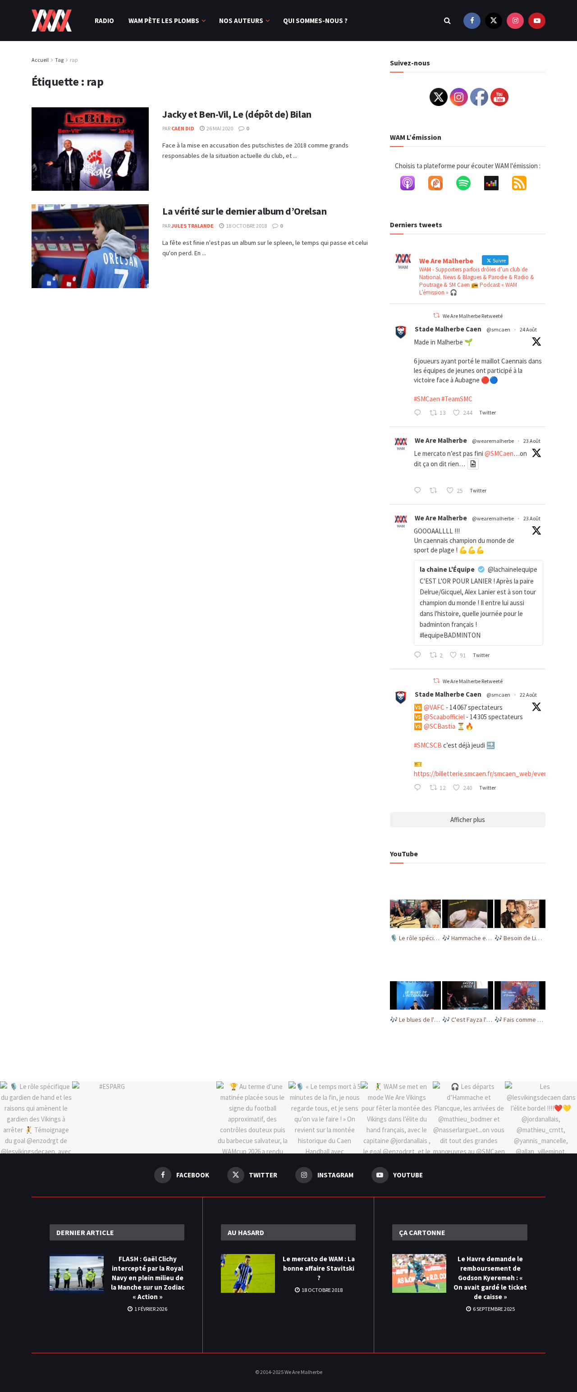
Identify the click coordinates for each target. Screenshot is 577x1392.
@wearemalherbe (493, 440)
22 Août (528, 694)
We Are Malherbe (441, 440)
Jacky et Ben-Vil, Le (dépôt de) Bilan (236, 114)
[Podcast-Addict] (440, 185)
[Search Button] (447, 20)
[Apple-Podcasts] (412, 185)
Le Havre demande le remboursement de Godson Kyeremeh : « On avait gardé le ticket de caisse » (490, 1277)
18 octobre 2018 (246, 225)
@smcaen (498, 329)
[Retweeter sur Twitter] (436, 315)
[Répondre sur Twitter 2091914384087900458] (419, 413)
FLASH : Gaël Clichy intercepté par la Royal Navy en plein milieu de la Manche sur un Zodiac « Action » (147, 1277)
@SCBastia (439, 726)
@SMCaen (499, 453)
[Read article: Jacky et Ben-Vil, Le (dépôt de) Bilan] (90, 149)
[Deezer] (496, 185)
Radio (104, 20)
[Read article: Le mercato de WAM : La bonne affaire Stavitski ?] (248, 1273)
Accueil (40, 59)
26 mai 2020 (219, 128)
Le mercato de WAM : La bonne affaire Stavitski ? (319, 1268)
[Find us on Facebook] (472, 20)
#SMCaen (427, 399)
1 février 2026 (150, 1308)
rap (74, 59)
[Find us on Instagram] (515, 20)
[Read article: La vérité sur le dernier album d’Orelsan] (90, 246)
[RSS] (524, 185)
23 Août (531, 440)
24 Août (528, 329)
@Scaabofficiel (444, 716)
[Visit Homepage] (52, 20)
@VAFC (434, 707)
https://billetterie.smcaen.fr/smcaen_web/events (484, 773)
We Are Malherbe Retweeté (473, 315)
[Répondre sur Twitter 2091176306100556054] (419, 788)
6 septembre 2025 (493, 1308)
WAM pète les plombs (163, 20)
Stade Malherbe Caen (448, 329)
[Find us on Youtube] (536, 20)
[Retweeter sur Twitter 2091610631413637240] (435, 491)
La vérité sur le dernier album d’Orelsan (244, 211)
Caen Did (182, 128)
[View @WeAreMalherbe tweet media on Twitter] (473, 463)
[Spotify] (468, 185)
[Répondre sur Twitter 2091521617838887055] (419, 655)
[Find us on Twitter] (493, 20)
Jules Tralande (192, 225)
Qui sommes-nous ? (315, 20)
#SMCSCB (428, 745)
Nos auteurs (241, 20)
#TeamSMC (456, 399)
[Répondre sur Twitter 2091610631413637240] (419, 491)
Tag (59, 59)
